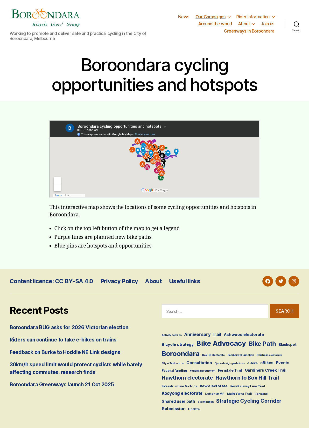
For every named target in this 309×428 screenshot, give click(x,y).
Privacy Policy (119, 281)
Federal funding (174, 370)
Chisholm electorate (269, 355)
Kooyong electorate (182, 393)
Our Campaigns (211, 16)
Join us (267, 23)
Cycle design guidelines (230, 363)
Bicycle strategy (178, 344)
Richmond (260, 393)
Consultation (199, 362)
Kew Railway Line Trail (247, 386)
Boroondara (180, 353)
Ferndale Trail (230, 370)
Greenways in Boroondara (249, 30)
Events (282, 362)
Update (194, 409)
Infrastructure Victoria (179, 386)
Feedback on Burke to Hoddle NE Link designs (65, 352)
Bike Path (262, 343)
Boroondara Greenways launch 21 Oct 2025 (62, 384)
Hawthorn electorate (187, 377)
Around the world (215, 23)
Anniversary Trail (202, 334)
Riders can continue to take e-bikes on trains (63, 340)
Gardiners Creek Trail (266, 370)
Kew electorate (214, 386)
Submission (173, 408)
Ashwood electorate (244, 334)
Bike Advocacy (221, 343)
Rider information (253, 16)
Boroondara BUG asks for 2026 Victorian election (69, 327)
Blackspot (288, 344)
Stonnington (205, 401)
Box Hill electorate (213, 355)
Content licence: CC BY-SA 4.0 (51, 281)
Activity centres (172, 335)
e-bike (252, 363)
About (244, 23)
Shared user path (178, 401)
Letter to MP (215, 393)
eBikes (266, 362)
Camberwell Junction (240, 355)
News (184, 16)
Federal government (202, 370)
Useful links (184, 281)
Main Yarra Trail (239, 393)
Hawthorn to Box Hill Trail (247, 377)
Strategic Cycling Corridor (248, 401)
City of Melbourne (173, 363)
